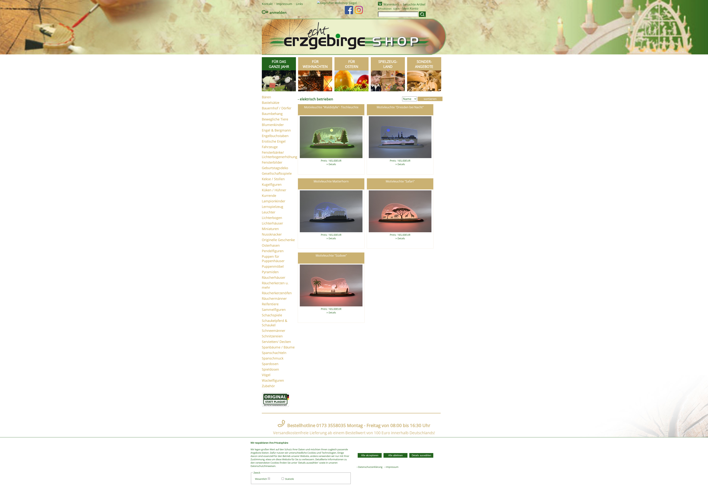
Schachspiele (272, 315)
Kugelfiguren (272, 184)
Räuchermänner (274, 298)
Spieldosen (270, 369)
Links (299, 4)
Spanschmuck (272, 358)
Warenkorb (391, 4)
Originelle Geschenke (278, 240)
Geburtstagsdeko (275, 168)
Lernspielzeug (272, 206)
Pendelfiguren (273, 251)
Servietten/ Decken (276, 341)
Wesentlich (261, 479)
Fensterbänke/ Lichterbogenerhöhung (279, 154)
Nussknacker (272, 234)
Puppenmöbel (273, 266)
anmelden (278, 12)
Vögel (266, 375)
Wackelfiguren (273, 380)
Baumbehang (272, 113)
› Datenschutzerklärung (369, 467)
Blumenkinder (273, 124)
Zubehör (268, 386)
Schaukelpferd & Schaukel (274, 322)
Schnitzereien (272, 336)
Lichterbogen (272, 217)
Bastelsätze (270, 102)
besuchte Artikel (414, 4)
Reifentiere (270, 304)
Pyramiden (270, 272)
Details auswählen (421, 455)
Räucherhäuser (273, 277)
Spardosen (270, 364)
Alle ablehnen (395, 455)
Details (332, 164)
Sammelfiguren (274, 309)
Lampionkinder (273, 201)
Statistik (289, 479)
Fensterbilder (272, 162)
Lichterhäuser (272, 223)
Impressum (284, 4)
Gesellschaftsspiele (277, 173)
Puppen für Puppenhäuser (273, 258)
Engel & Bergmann (276, 130)
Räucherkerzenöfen (277, 293)
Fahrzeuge (270, 147)
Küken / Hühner (274, 190)
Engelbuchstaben (275, 136)
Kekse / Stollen (273, 179)
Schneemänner (273, 330)
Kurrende (269, 195)
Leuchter (268, 212)
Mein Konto (410, 8)
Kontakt (267, 4)
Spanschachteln (274, 352)
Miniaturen (270, 229)
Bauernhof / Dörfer (276, 108)
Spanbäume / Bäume (278, 347)
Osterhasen (271, 245)
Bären (266, 97)
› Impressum (390, 467)
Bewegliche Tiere (275, 119)
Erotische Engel (274, 141)
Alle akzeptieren (369, 455)
